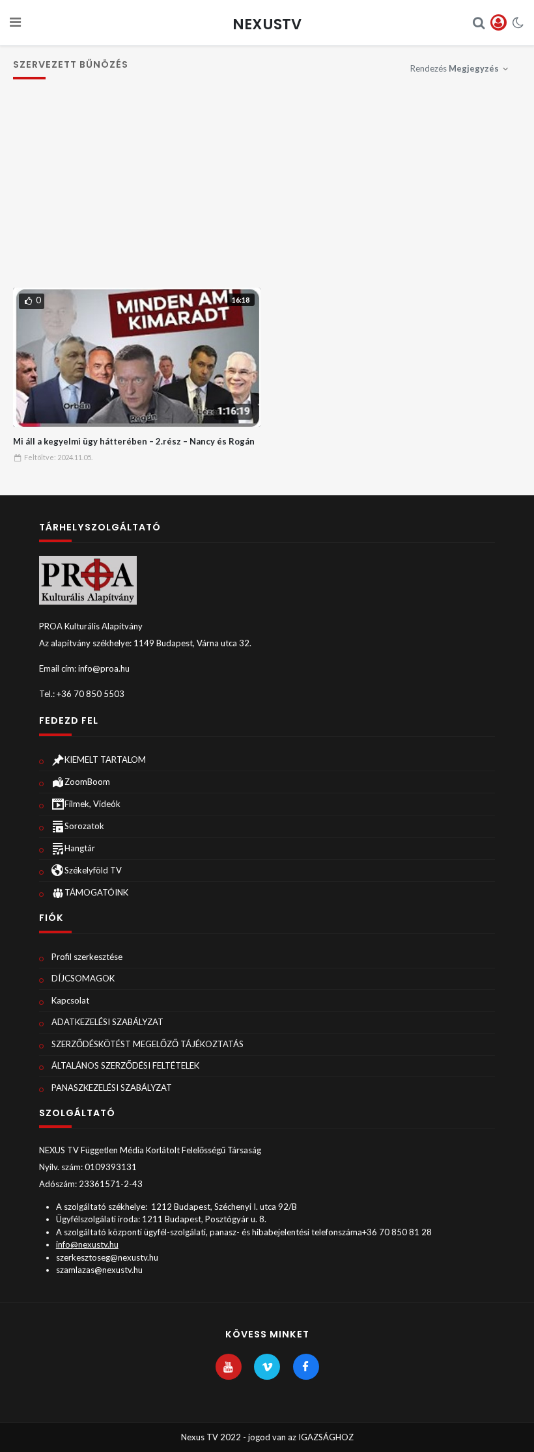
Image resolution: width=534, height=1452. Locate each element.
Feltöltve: (58, 457)
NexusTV (267, 24)
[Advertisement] (267, 190)
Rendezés (454, 68)
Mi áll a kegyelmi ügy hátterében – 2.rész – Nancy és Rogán (134, 441)
